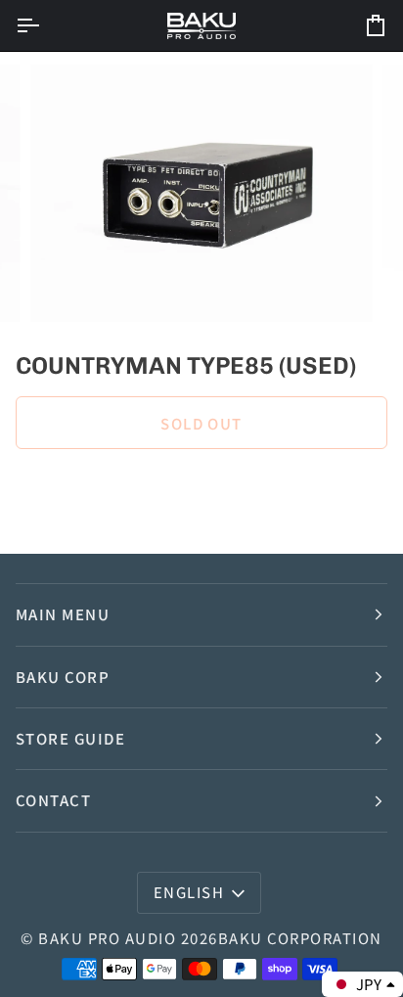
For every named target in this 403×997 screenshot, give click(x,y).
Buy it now (202, 489)
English (189, 892)
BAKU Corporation (300, 938)
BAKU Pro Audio (107, 938)
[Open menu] (45, 25)
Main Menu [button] (63, 614)
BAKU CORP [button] (63, 676)
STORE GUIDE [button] (70, 738)
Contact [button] (53, 800)
